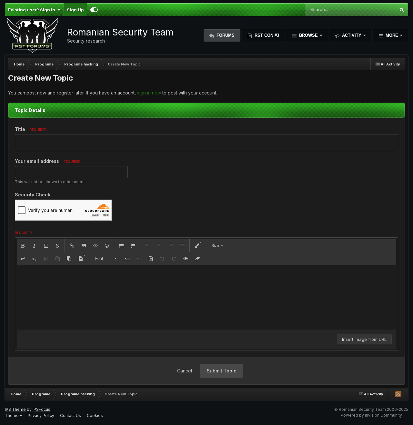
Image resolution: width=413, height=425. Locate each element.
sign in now (149, 92)
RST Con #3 (266, 35)
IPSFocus (41, 409)
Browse (308, 35)
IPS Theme (15, 409)
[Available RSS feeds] (398, 394)
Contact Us (70, 415)
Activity (352, 35)
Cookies (95, 415)
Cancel (184, 370)
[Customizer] (94, 9)
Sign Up (75, 9)
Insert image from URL (364, 339)
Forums (225, 35)
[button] (22, 245)
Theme (12, 415)
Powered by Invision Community (371, 415)
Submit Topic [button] (221, 370)
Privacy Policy (41, 415)
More (391, 35)
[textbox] (206, 297)
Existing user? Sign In (32, 9)
